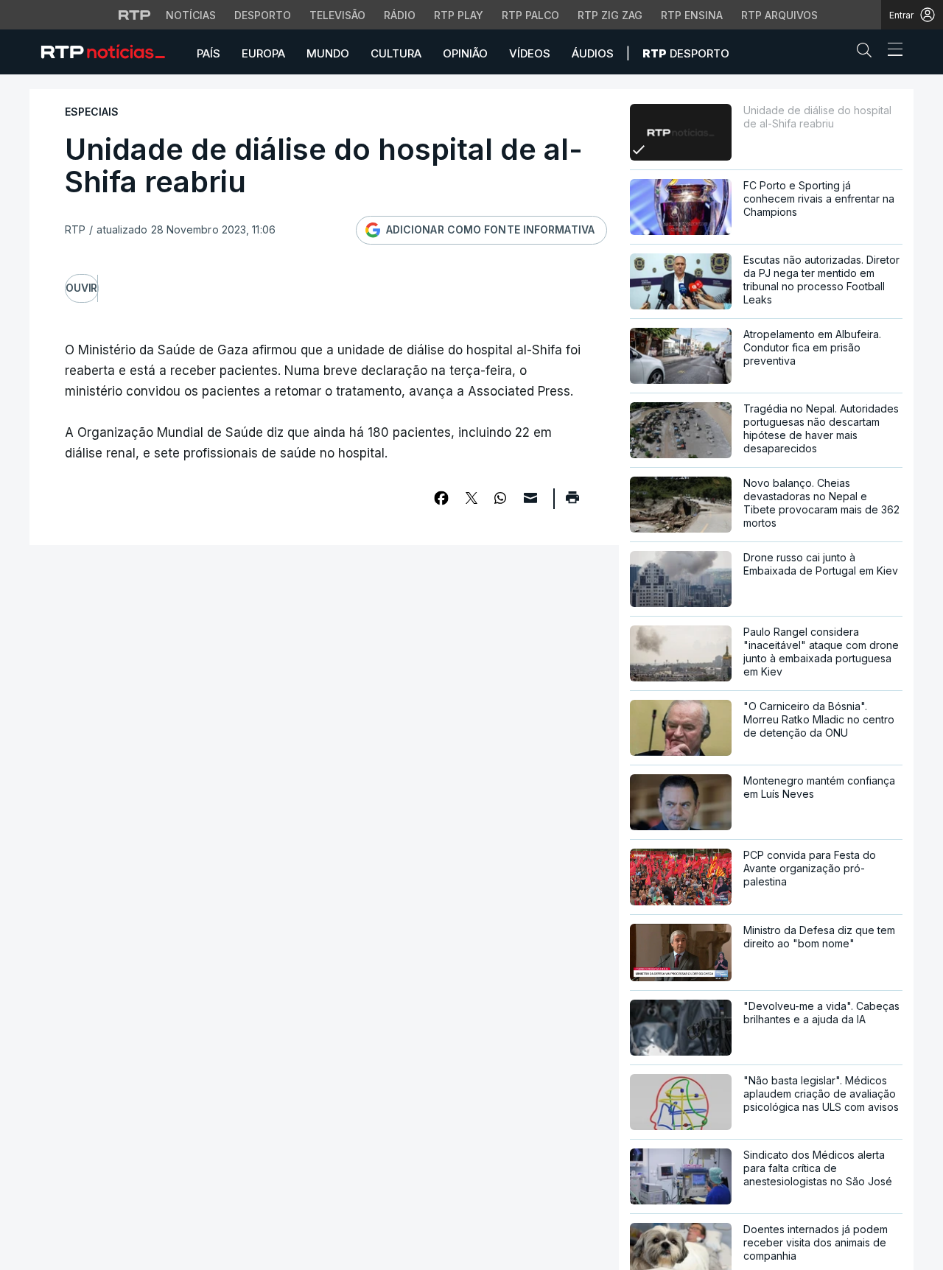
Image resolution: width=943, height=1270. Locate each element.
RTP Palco (530, 15)
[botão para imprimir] (572, 502)
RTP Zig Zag (610, 15)
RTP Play (458, 15)
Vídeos (529, 53)
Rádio (400, 15)
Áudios (593, 53)
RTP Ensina (692, 15)
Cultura (396, 53)
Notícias (191, 15)
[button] (868, 53)
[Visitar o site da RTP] (135, 14)
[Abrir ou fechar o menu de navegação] (890, 51)
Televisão (337, 15)
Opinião (465, 53)
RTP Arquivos (779, 15)
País (208, 53)
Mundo (327, 53)
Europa (263, 53)
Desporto (262, 15)
